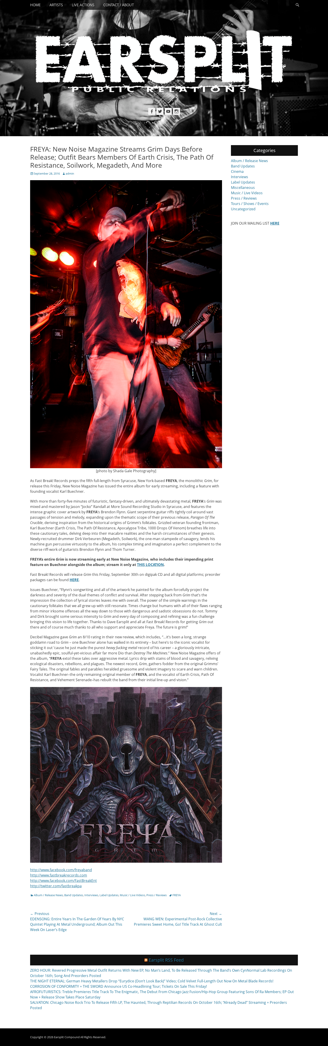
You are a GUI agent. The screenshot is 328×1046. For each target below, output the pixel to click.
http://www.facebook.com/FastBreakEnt (63, 880)
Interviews (91, 895)
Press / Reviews (156, 895)
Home (35, 4)
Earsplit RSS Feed (166, 960)
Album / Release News (48, 895)
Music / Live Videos (132, 895)
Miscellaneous (243, 187)
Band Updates (73, 895)
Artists (56, 4)
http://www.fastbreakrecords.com (58, 875)
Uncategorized (243, 209)
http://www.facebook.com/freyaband (61, 869)
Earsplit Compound (67, 1037)
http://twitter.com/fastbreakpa (56, 885)
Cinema (237, 171)
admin (70, 173)
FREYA (176, 895)
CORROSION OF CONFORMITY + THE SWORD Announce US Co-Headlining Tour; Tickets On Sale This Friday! (118, 986)
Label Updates (109, 895)
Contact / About (118, 4)
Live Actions (83, 4)
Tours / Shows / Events (250, 203)
